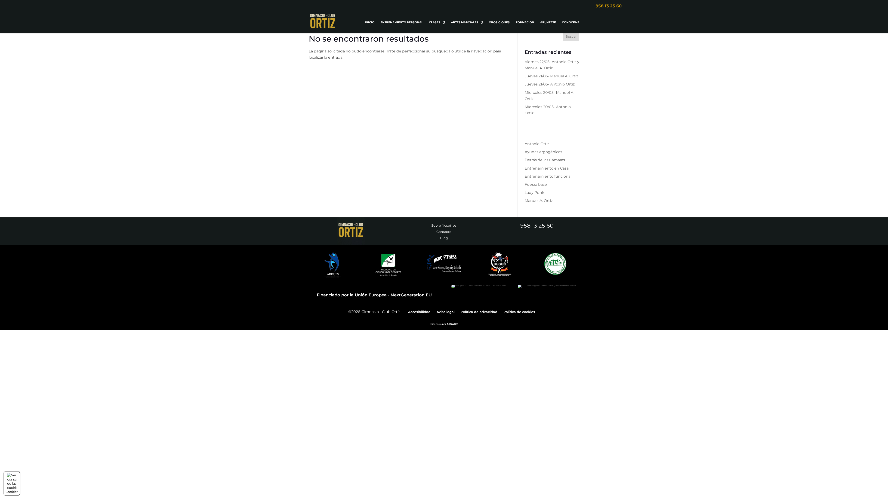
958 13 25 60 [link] (537, 225)
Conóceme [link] (570, 22)
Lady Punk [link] (534, 192)
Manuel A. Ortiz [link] (539, 200)
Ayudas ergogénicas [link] (543, 152)
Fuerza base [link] (536, 184)
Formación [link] (525, 22)
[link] (562, 6)
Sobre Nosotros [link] (443, 225)
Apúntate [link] (548, 22)
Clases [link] (434, 22)
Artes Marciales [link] (464, 22)
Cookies (12, 492)
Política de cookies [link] (519, 312)
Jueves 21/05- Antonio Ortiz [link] (550, 84)
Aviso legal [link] (446, 312)
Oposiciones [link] (499, 22)
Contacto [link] (443, 232)
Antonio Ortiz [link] (537, 144)
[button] (571, 36)
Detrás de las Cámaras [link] (545, 160)
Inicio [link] (369, 22)
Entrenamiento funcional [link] (548, 176)
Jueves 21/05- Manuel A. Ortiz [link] (551, 76)
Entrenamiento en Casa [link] (547, 168)
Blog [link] (444, 238)
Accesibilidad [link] (419, 312)
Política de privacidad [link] (479, 312)
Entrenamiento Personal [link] (401, 22)
